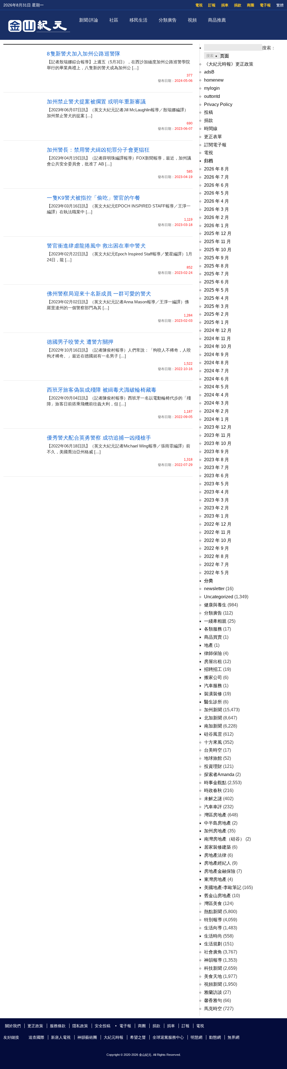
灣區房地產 (215, 814)
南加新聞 (213, 726)
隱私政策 (80, 1026)
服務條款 (58, 1026)
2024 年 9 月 (216, 354)
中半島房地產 (217, 823)
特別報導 (213, 919)
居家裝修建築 (217, 847)
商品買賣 (213, 637)
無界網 (233, 1037)
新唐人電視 (61, 1037)
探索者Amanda (219, 774)
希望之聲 (138, 1037)
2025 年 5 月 (216, 290)
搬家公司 (213, 677)
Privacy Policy (218, 104)
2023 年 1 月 (216, 516)
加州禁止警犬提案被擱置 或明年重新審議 (96, 102)
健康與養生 (215, 604)
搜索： (269, 47)
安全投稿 (102, 1026)
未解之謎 (213, 798)
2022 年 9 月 (216, 548)
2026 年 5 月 (216, 193)
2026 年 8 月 (216, 169)
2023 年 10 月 (218, 443)
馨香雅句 (213, 1000)
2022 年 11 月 (217, 532)
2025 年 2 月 (216, 314)
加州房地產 (215, 830)
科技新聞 (213, 968)
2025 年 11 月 (217, 241)
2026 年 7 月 (216, 177)
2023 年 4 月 (216, 492)
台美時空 (213, 750)
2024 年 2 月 (216, 411)
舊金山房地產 (217, 895)
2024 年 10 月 (218, 346)
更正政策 (35, 1026)
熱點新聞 (213, 911)
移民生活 (138, 20)
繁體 (280, 5)
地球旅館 (213, 758)
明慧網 (196, 1037)
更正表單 (213, 136)
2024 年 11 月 (217, 338)
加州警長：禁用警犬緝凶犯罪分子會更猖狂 (98, 150)
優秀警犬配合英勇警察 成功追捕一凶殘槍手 (99, 438)
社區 (113, 20)
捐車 (224, 5)
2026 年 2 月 (216, 217)
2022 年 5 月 (216, 572)
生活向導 (213, 927)
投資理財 (213, 766)
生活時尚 (213, 936)
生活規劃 (213, 943)
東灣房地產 (215, 879)
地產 (208, 645)
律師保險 (213, 653)
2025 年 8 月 (216, 266)
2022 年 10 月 (218, 540)
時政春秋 (213, 790)
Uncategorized (218, 596)
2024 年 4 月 (216, 394)
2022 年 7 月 (216, 564)
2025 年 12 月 (218, 233)
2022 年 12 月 (218, 524)
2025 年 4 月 (216, 298)
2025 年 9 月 (216, 257)
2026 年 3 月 (216, 209)
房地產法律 (215, 855)
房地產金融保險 (219, 871)
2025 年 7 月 (216, 273)
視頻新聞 (213, 984)
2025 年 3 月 (216, 306)
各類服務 (213, 629)
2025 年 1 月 (216, 322)
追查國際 (36, 1037)
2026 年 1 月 (216, 225)
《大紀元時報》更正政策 (228, 64)
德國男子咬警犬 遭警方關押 (80, 342)
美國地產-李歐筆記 (222, 887)
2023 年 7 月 (216, 467)
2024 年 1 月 (216, 419)
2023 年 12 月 (218, 427)
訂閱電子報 (215, 144)
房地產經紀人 (217, 863)
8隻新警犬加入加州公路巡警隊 (83, 54)
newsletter (214, 588)
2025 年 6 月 (216, 282)
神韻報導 (213, 960)
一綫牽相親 (215, 621)
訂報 (212, 5)
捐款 (237, 5)
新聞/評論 (88, 20)
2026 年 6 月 (216, 185)
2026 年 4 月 (216, 201)
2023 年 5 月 (216, 483)
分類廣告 (168, 20)
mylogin (212, 88)
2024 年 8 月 (216, 362)
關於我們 (13, 1026)
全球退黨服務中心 (168, 1037)
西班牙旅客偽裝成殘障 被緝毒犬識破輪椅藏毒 (101, 390)
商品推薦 (217, 20)
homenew (214, 80)
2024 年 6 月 (216, 379)
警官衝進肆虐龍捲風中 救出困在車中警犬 (96, 246)
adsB (209, 72)
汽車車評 (213, 806)
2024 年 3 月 (216, 403)
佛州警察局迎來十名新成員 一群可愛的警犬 (99, 294)
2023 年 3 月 (216, 500)
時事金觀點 (215, 782)
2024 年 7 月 (216, 370)
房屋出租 (213, 661)
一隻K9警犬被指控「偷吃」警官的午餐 (93, 198)
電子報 (265, 5)
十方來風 (213, 742)
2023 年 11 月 (217, 435)
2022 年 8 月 (216, 556)
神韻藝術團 (87, 1037)
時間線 (210, 128)
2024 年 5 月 (216, 386)
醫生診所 (213, 701)
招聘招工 (213, 669)
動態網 (215, 1037)
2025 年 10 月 (218, 249)
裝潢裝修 (213, 693)
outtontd (212, 96)
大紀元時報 (113, 1037)
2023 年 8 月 (216, 459)
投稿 (208, 112)
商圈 (250, 5)
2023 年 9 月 (216, 451)
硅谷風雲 (213, 734)
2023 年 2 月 (216, 507)
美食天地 (213, 976)
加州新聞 (213, 709)
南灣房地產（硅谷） (224, 839)
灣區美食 (213, 903)
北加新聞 (213, 717)
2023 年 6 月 (216, 475)
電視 (199, 5)
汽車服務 (213, 685)
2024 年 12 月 (218, 330)
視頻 (192, 20)
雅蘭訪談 (213, 992)
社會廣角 (213, 952)
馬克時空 (213, 1008)
